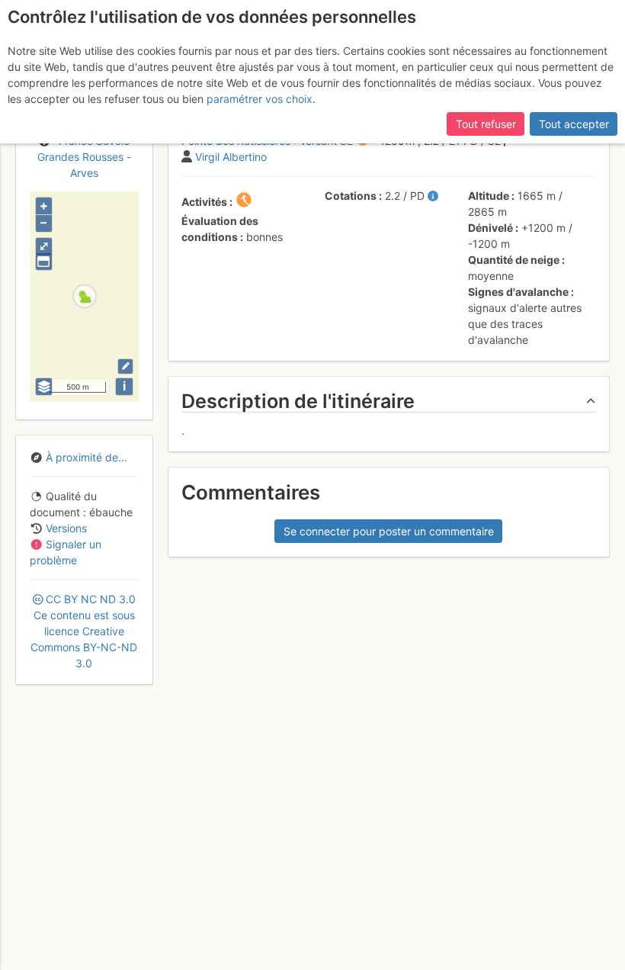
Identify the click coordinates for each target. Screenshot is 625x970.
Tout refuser (486, 123)
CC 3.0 (83, 631)
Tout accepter (574, 123)
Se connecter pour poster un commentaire (389, 531)
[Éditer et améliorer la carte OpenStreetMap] (125, 366)
